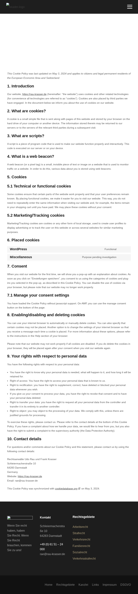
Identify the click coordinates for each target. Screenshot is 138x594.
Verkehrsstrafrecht (84, 558)
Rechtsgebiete (65, 584)
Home (48, 584)
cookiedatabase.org (66, 488)
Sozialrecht (80, 552)
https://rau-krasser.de (34, 94)
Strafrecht (79, 533)
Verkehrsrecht (81, 539)
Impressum (110, 584)
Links (95, 584)
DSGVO (125, 584)
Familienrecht (81, 545)
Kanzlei (83, 584)
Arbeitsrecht (80, 526)
